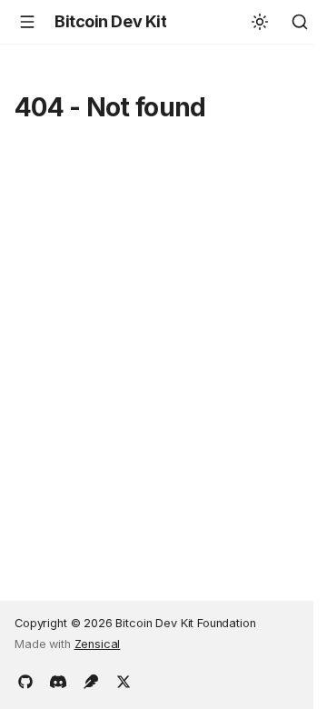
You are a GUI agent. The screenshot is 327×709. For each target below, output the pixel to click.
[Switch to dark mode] (259, 21)
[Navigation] (27, 21)
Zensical (97, 644)
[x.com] (123, 679)
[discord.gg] (58, 679)
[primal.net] (90, 679)
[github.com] (25, 679)
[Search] (299, 21)
